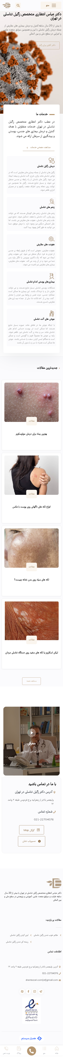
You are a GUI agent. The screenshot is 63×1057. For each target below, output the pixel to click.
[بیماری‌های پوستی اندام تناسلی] (52, 276)
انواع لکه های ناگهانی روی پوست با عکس (31, 507)
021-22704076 (44, 820)
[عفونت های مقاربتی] (52, 239)
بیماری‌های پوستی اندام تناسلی (41, 282)
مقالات (31, 421)
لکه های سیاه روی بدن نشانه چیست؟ (31, 580)
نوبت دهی (6, 1053)
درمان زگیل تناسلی (46, 166)
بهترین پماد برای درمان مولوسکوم (31, 434)
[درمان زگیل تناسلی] (52, 161)
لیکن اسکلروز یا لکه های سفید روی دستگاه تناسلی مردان (31, 653)
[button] (18, 5)
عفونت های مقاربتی (46, 244)
